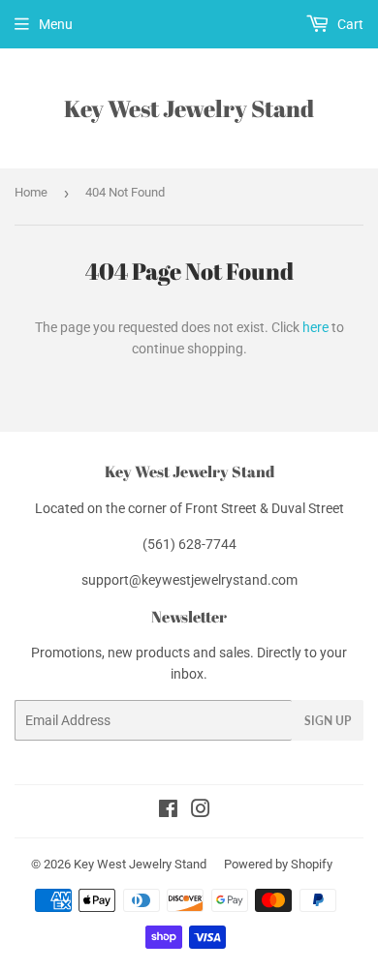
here (315, 327)
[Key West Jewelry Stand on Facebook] (168, 811)
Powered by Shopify (278, 864)
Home (31, 192)
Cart (348, 24)
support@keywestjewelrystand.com (189, 580)
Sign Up (327, 721)
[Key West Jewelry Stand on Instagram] (200, 811)
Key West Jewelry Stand (189, 108)
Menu (56, 24)
